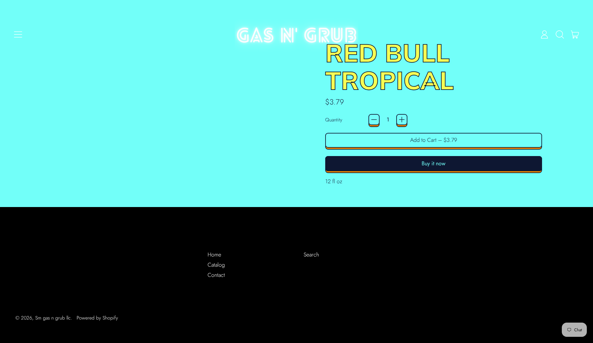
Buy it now (433, 163)
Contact (216, 275)
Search (311, 255)
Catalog (216, 265)
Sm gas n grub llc (53, 317)
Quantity (333, 120)
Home (214, 255)
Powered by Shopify (97, 317)
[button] (559, 34)
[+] (401, 119)
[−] (374, 119)
